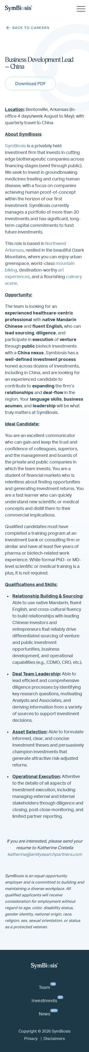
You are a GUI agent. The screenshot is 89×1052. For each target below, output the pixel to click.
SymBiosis (15, 146)
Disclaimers (54, 1039)
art (61, 270)
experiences (17, 277)
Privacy (31, 1039)
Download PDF (30, 83)
